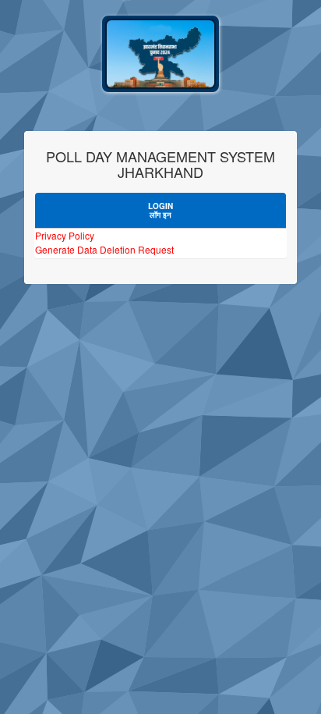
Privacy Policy (64, 235)
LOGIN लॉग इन (160, 210)
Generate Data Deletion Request (104, 249)
